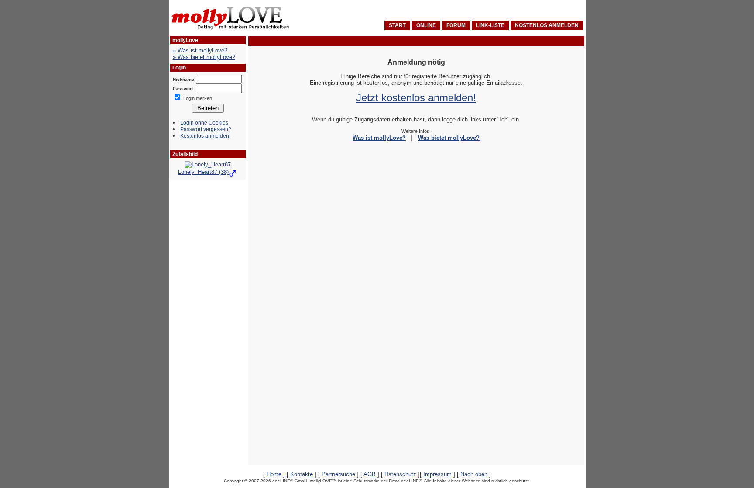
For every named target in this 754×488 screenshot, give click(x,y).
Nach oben (473, 474)
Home (274, 474)
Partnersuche (338, 474)
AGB (369, 474)
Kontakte (301, 474)
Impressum (437, 474)
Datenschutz (400, 474)
